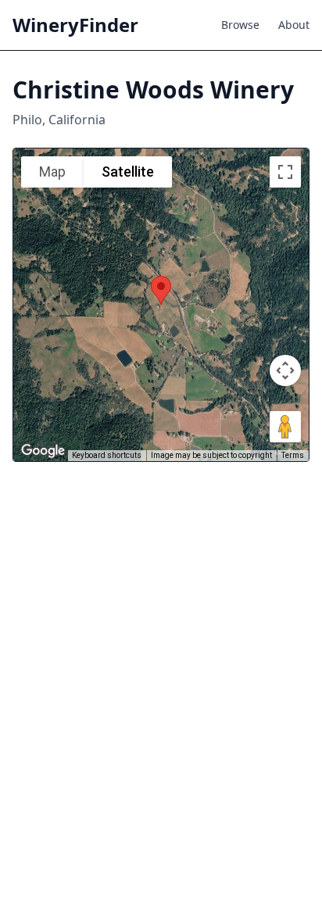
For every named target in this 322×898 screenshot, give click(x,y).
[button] (161, 290)
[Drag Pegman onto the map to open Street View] (285, 426)
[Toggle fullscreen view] (285, 172)
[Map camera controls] (285, 370)
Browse (240, 24)
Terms (292, 455)
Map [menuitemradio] (52, 171)
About (293, 24)
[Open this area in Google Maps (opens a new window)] (43, 451)
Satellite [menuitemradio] (128, 171)
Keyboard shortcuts (106, 455)
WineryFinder (75, 25)
